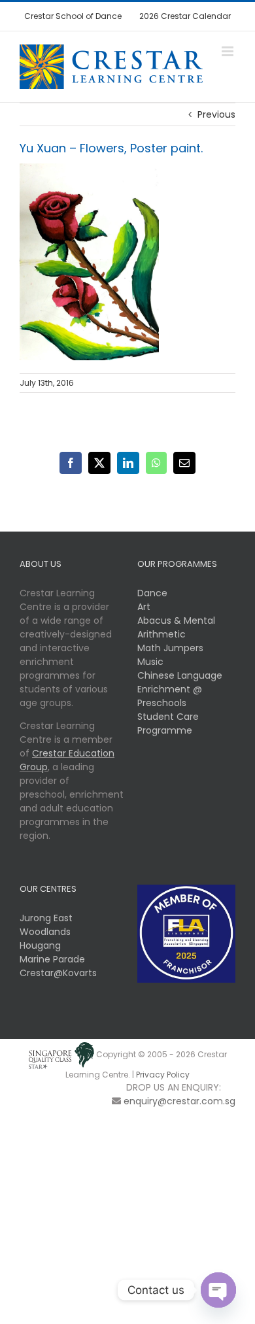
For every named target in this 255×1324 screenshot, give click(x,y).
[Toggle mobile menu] (228, 51)
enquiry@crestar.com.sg (179, 1101)
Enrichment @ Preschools (169, 696)
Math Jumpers (170, 647)
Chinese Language (179, 675)
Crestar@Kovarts (58, 972)
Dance (152, 593)
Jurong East (46, 918)
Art (143, 606)
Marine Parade (52, 959)
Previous (216, 114)
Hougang (40, 945)
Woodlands (45, 931)
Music (150, 661)
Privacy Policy (163, 1074)
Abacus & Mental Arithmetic (176, 627)
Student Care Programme (168, 723)
